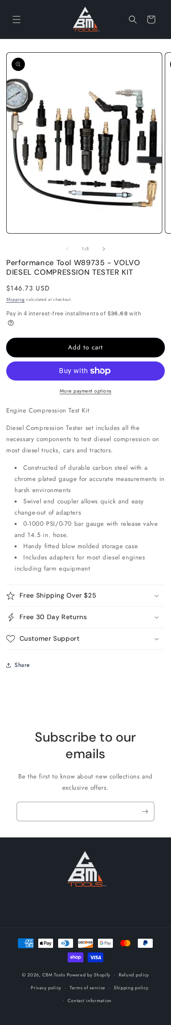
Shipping (15, 299)
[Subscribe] (145, 811)
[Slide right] (104, 249)
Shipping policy (131, 987)
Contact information (90, 1000)
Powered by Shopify (89, 974)
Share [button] (22, 665)
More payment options (86, 391)
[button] (16, 19)
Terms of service (87, 987)
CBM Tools (53, 974)
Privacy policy (46, 987)
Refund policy (134, 974)
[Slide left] (67, 249)
